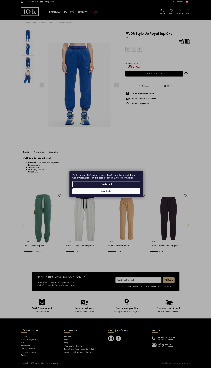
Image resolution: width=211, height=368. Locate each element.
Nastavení (106, 184)
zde (133, 177)
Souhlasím (106, 191)
